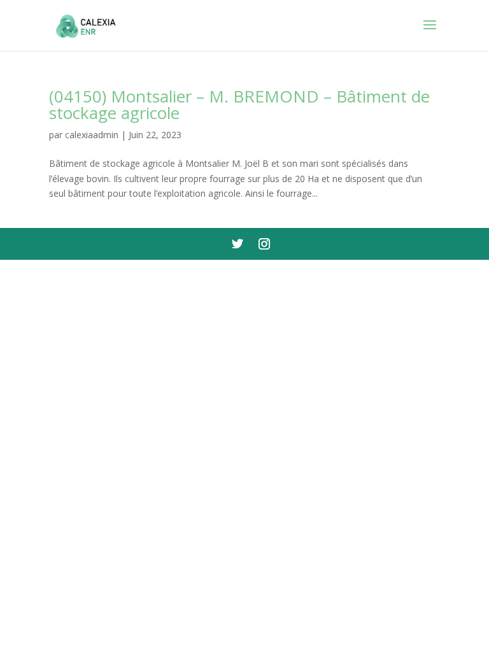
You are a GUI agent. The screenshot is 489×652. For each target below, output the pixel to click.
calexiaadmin (91, 135)
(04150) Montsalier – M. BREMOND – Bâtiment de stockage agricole (239, 104)
